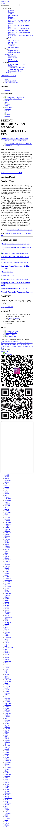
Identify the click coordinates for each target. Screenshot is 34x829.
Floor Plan (11, 44)
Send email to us (6, 173)
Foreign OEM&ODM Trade (16, 64)
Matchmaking (12, 66)
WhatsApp (8, 354)
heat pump (8, 109)
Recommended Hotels (15, 71)
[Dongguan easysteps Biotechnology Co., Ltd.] (15, 244)
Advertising (11, 45)
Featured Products (6, 341)
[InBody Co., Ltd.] (7, 272)
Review (10, 17)
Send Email (4, 351)
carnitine (7, 116)
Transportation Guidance (15, 69)
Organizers (11, 18)
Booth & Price (12, 42)
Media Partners (12, 57)
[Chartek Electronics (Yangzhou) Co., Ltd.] (14, 288)
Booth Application (13, 47)
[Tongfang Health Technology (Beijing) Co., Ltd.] (16, 262)
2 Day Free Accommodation (16, 67)
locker (6, 105)
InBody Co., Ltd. (7, 275)
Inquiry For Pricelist (7, 307)
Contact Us (8, 72)
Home (6, 79)
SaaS (6, 102)
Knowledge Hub (13, 61)
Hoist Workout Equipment (24, 343)
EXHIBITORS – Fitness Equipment (19, 20)
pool (6, 112)
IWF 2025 (11, 10)
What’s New (12, 56)
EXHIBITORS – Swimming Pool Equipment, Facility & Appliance (18, 29)
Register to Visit (13, 50)
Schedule (11, 12)
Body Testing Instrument (12, 82)
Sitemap (15, 341)
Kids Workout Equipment (8, 343)
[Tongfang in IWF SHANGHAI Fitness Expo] (15, 279)
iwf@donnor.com (14, 318)
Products (7, 90)
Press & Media (9, 54)
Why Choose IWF (13, 40)
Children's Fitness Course (8, 346)
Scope (10, 13)
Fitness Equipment (10, 81)
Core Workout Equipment (23, 344)
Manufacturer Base (14, 52)
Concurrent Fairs (13, 15)
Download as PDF (16, 173)
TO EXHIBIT (11, 76)
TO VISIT (4, 76)
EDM (10, 59)
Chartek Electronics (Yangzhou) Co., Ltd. (17, 292)
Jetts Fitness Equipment (8, 344)
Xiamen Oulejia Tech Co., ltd (13, 99)
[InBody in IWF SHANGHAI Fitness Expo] (14, 253)
